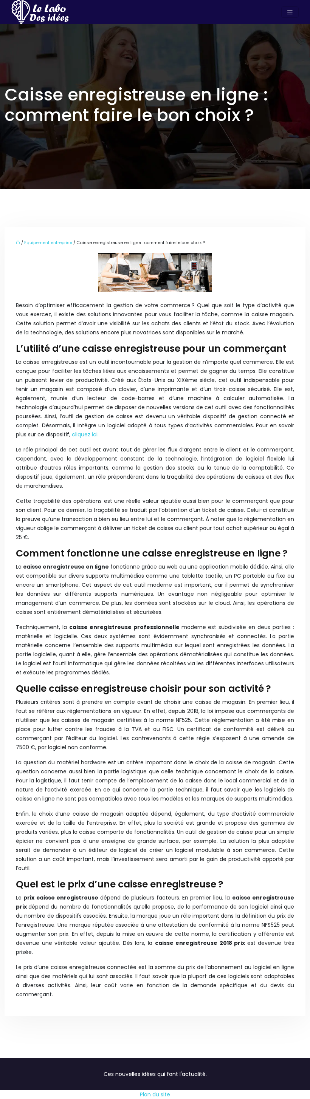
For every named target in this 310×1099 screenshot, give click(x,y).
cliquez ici (85, 434)
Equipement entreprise (48, 243)
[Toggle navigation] (290, 12)
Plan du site (155, 1094)
